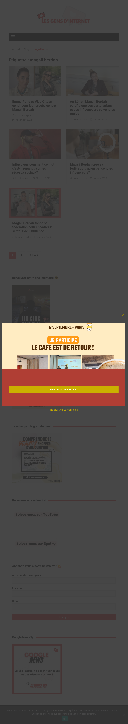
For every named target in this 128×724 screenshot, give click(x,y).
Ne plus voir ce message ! (64, 409)
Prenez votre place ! (64, 389)
